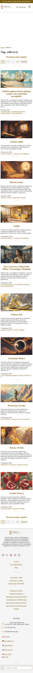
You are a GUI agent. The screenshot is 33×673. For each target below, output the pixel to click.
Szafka (16, 226)
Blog (16, 567)
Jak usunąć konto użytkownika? (16, 606)
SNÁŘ (6, 657)
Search (3, 668)
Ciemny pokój (16, 141)
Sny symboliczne (16, 113)
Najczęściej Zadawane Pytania (16, 603)
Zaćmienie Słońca (16, 358)
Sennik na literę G (6, 508)
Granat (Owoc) (16, 493)
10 (17, 61)
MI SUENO (7, 654)
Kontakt (16, 609)
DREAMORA (8, 645)
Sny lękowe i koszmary (22, 284)
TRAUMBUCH (9, 641)
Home (3, 47)
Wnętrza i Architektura (22, 154)
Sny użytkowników (16, 564)
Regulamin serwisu (16, 591)
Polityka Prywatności (16, 594)
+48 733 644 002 (10, 627)
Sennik (16, 561)
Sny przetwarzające (7, 286)
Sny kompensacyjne (7, 284)
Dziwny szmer (16, 182)
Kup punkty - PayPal (16, 580)
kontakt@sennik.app (11, 631)
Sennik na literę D (6, 197)
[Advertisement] (16, 29)
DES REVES (8, 650)
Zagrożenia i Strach (19, 197)
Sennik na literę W (24, 419)
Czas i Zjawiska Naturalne (9, 375)
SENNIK (7, 637)
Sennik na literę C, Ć (7, 154)
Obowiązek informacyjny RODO (16, 597)
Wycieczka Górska (16, 405)
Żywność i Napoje (19, 508)
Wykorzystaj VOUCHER (16, 583)
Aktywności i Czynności (8, 464)
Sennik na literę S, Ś (7, 238)
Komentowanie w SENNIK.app (16, 600)
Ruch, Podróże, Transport (9, 419)
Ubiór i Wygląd (19, 330)
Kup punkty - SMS (16, 577)
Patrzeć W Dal (16, 448)
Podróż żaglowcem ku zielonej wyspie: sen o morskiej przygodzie (16, 93)
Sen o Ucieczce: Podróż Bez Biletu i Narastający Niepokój (16, 267)
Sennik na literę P (22, 464)
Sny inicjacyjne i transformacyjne (11, 111)
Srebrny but (16, 314)
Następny (24, 61)
